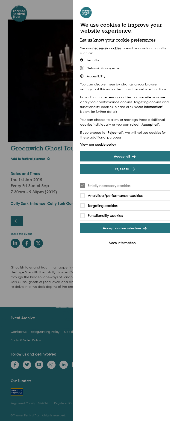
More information (122, 243)
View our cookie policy (98, 144)
